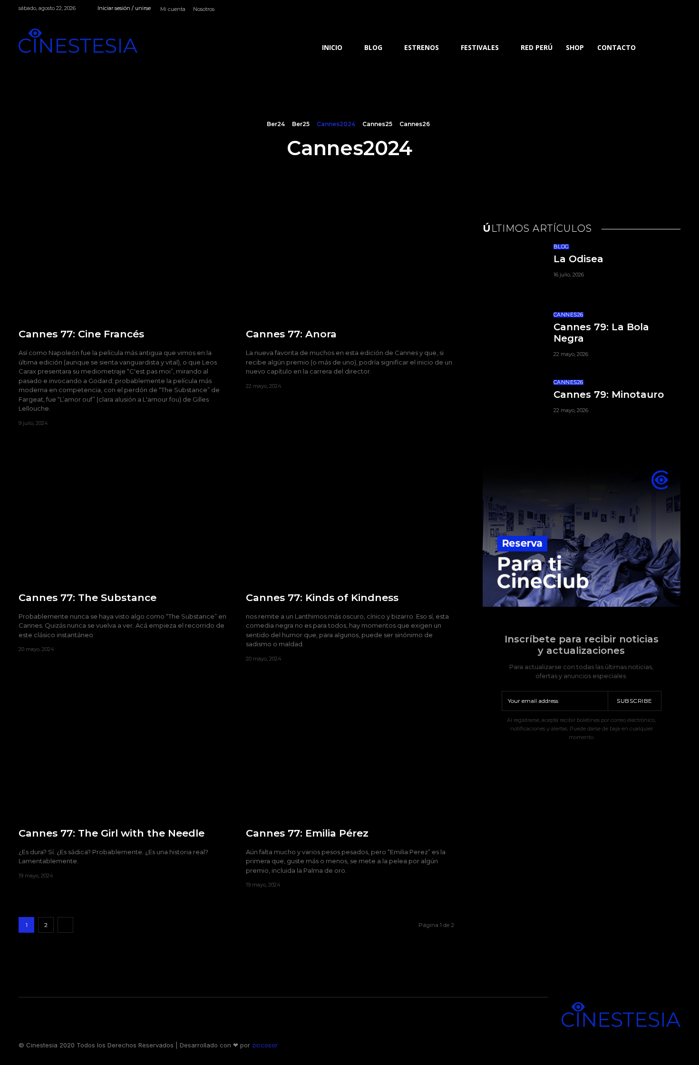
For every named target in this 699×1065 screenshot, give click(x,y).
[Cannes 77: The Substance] (123, 517)
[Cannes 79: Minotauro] (512, 406)
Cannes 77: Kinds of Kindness (322, 597)
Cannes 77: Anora (291, 334)
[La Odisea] (512, 270)
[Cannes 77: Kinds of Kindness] (350, 517)
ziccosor (264, 1045)
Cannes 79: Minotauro (608, 394)
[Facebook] (631, 9)
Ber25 (301, 124)
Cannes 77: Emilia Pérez (307, 833)
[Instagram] (642, 9)
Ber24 (276, 124)
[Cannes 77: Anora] (350, 253)
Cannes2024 (336, 124)
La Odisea (578, 259)
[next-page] (65, 925)
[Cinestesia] (78, 41)
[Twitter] (675, 9)
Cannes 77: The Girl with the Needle (111, 833)
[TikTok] (664, 9)
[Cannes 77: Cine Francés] (123, 253)
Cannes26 (414, 124)
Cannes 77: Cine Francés (81, 334)
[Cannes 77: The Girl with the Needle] (123, 752)
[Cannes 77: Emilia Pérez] (350, 752)
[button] (661, 48)
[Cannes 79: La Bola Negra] (512, 338)
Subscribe (634, 700)
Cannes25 (377, 124)
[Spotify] (653, 9)
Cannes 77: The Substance (87, 597)
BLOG (561, 246)
